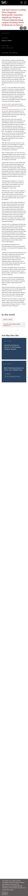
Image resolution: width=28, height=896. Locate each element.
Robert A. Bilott (7, 40)
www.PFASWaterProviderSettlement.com (12, 109)
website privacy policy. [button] (8, 889)
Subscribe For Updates (10, 52)
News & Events (5, 33)
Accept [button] (4, 893)
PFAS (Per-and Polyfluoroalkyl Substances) (11, 325)
